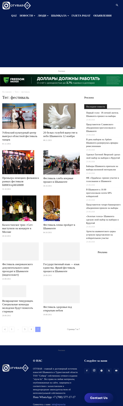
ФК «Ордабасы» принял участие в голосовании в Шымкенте (102, 180)
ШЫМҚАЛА (59, 15)
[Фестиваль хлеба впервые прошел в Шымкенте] (61, 162)
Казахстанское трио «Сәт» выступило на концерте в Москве (17, 228)
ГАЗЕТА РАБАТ (81, 15)
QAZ (14, 15)
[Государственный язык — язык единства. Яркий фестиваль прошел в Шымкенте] (61, 251)
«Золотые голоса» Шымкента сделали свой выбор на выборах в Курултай (102, 219)
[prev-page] (5, 341)
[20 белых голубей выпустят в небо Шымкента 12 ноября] (61, 116)
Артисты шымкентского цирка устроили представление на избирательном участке (101, 234)
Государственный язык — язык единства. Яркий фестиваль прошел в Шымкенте (61, 268)
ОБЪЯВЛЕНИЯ (102, 15)
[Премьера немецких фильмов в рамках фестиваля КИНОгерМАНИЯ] (20, 162)
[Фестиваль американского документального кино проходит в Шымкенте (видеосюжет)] (20, 251)
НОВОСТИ (26, 15)
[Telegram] (101, 383)
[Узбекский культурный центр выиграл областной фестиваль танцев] (20, 116)
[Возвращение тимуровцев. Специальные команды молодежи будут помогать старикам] (20, 297)
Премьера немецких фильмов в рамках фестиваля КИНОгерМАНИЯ (20, 181)
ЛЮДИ (42, 15)
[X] (108, 383)
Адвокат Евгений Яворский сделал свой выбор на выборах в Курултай (103, 156)
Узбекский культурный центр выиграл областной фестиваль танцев (19, 136)
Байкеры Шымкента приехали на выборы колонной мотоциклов (102, 168)
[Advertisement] (61, 44)
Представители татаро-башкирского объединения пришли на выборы (103, 206)
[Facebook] (86, 383)
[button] (117, 5)
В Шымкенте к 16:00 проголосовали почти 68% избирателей (99, 193)
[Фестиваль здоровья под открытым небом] (61, 294)
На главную (7, 92)
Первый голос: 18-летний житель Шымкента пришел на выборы (102, 114)
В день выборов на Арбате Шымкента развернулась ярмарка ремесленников (102, 142)
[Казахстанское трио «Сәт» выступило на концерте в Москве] (20, 208)
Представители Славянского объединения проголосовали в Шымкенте (100, 127)
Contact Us (99, 398)
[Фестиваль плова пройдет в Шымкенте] (61, 208)
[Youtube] (116, 383)
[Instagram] (94, 382)
